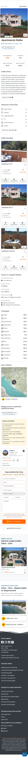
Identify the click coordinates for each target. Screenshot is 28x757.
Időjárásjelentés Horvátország (9, 667)
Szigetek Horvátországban (8, 704)
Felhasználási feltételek (7, 657)
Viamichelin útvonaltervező (8, 678)
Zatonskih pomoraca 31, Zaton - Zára (12, 43)
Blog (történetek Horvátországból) (10, 696)
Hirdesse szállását (7, 725)
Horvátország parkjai (6, 672)
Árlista (5, 181)
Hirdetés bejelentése (14, 528)
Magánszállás (5, 699)
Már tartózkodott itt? (8, 48)
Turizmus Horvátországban (8, 680)
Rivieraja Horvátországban (8, 701)
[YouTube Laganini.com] (9, 642)
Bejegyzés (5, 731)
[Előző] (4, 556)
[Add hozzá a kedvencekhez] (25, 549)
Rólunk (3, 717)
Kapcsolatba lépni (6, 714)
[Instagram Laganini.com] (5, 642)
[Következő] (24, 556)
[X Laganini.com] (12, 642)
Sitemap (17, 657)
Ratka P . (7, 34)
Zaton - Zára (4, 6)
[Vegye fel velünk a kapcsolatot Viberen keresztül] (17, 460)
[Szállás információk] (25, 570)
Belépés (4, 728)
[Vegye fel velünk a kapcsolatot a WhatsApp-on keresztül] (13, 460)
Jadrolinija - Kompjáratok (7, 675)
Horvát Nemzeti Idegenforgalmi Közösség (12, 670)
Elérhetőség (14, 181)
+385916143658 (6, 460)
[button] (14, 382)
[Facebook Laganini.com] (2, 642)
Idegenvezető (4, 694)
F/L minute (22, 181)
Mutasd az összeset (8, 130)
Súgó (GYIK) (4, 719)
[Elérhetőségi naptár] (25, 572)
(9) (26, 35)
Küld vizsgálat (15, 521)
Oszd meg (23, 6)
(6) (25, 160)
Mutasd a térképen (11, 399)
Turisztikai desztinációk (7, 691)
